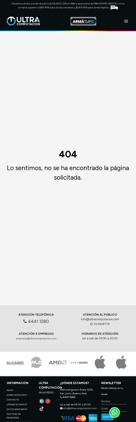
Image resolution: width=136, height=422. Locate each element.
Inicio (10, 390)
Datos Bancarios (17, 409)
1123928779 (101, 324)
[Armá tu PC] (83, 21)
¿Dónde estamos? (17, 404)
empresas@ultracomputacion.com (36, 338)
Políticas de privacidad (14, 416)
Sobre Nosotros (17, 395)
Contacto (13, 400)
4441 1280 (38, 321)
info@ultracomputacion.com (100, 319)
